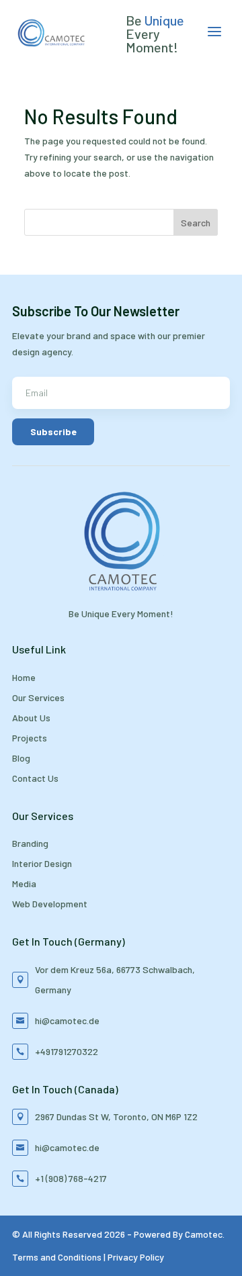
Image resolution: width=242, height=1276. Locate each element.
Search (195, 222)
